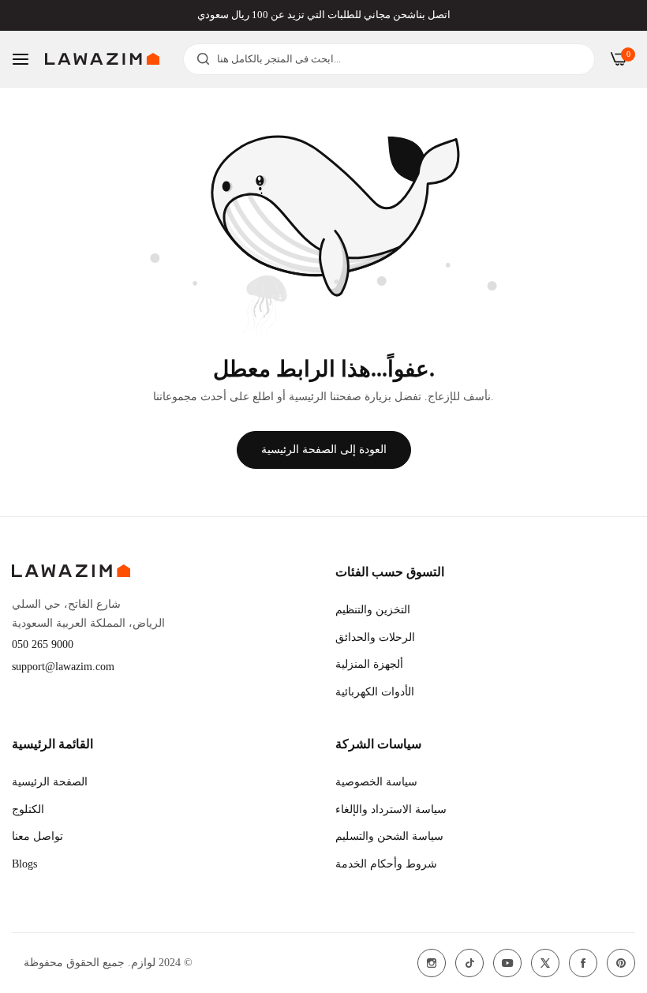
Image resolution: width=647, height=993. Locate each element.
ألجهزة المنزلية (369, 664)
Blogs (24, 864)
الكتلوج (28, 809)
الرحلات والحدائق (375, 637)
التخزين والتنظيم (372, 610)
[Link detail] (431, 963)
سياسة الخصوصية (376, 782)
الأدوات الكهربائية (374, 692)
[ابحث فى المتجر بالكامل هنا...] (199, 59)
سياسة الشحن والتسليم (389, 836)
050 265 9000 (42, 644)
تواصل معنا (37, 836)
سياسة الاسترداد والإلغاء (391, 809)
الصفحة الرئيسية (50, 782)
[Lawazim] (102, 59)
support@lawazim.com (63, 667)
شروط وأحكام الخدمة (386, 864)
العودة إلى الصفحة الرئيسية (324, 449)
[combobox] (389, 59)
